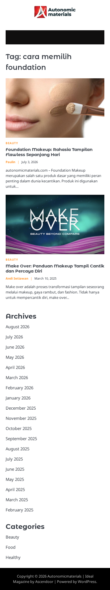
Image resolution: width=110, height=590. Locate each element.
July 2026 (14, 337)
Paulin (10, 162)
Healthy (13, 557)
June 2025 (15, 469)
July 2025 (14, 459)
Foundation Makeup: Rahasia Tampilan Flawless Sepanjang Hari (49, 152)
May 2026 (15, 357)
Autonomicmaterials (64, 576)
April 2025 (15, 489)
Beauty (12, 143)
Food (11, 547)
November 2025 (21, 418)
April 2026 (15, 367)
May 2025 (15, 479)
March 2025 (17, 499)
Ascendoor (44, 581)
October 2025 (19, 428)
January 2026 (18, 398)
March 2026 (17, 377)
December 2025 (21, 408)
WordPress (87, 581)
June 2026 (15, 347)
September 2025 (21, 438)
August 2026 (17, 326)
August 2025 (17, 448)
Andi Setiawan (17, 278)
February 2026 (19, 387)
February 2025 (19, 510)
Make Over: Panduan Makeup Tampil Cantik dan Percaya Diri (55, 268)
